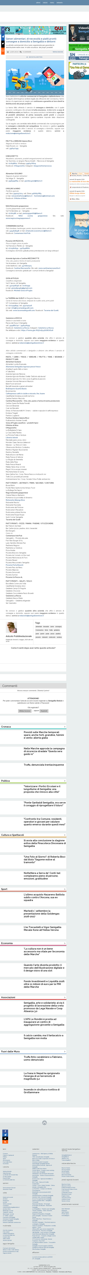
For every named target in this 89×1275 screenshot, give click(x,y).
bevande (46, 626)
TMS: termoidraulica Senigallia (40, 1157)
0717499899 (13, 305)
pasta (47, 634)
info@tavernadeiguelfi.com (22, 308)
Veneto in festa (66, 1201)
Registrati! (44, 711)
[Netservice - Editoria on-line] (33, 34)
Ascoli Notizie (65, 1171)
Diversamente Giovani (9, 1187)
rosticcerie (52, 637)
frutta (51, 630)
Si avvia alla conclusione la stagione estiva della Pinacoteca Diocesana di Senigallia (45, 843)
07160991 (26, 286)
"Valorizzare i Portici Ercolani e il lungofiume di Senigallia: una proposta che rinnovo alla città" (42, 789)
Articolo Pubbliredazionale (19, 636)
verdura (59, 637)
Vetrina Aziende (58, 52)
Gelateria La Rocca (21, 328)
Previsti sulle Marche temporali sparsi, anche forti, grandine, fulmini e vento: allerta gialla (44, 735)
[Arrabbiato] (5, 655)
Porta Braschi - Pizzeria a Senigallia (42, 1230)
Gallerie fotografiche (8, 1233)
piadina (58, 634)
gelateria (57, 630)
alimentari (39, 626)
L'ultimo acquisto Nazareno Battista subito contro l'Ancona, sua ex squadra (44, 897)
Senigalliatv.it (65, 1156)
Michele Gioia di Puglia (23, 290)
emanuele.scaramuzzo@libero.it (38, 231)
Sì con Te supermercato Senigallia (41, 1199)
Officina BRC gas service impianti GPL (43, 1229)
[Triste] (18, 655)
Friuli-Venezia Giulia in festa (69, 1189)
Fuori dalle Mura (7, 1162)
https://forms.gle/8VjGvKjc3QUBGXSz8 (37, 330)
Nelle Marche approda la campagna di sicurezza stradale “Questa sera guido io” (44, 751)
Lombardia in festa (67, 1192)
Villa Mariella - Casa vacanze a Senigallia (43, 1232)
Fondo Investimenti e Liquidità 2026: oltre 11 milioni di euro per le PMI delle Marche (44, 984)
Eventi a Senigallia (8, 1220)
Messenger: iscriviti (8, 1214)
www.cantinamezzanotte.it (49, 268)
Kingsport (64, 1210)
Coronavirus (39, 630)
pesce (52, 634)
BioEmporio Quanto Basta (16, 389)
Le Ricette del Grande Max (10, 1174)
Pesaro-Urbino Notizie (68, 1176)
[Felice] (43, 655)
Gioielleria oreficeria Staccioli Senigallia (43, 1247)
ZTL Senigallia (36, 1258)
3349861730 (14, 325)
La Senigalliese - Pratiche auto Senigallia (43, 1209)
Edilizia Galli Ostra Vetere (39, 1168)
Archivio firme (7, 1209)
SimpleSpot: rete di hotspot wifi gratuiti (42, 1173)
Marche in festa (66, 1184)
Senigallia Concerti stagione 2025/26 (42, 1245)
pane (37, 634)
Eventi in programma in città (10, 1251)
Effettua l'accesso (24, 711)
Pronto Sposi (65, 1213)
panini (42, 634)
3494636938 (14, 231)
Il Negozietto (19, 166)
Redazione (6, 1200)
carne (52, 626)
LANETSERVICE (30, 1271)
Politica (5, 1157)
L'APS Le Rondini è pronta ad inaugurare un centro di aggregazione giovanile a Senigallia (44, 1022)
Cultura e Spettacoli (8, 1155)
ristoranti (45, 637)
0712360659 (13, 248)
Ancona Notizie (66, 1169)
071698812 (12, 163)
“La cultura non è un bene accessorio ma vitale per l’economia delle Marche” (44, 951)
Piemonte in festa (66, 1194)
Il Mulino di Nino (20, 198)
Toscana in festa (66, 1197)
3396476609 (31, 163)
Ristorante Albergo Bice (15, 500)
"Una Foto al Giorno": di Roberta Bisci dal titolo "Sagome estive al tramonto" (44, 859)
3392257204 (18, 193)
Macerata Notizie (66, 1174)
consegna (58, 626)
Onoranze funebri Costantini (40, 1162)
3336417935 (13, 148)
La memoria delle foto (9, 1179)
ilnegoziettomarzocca (43, 166)
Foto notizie (6, 1232)
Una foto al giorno (8, 1230)
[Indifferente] (30, 655)
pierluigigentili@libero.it (32, 213)
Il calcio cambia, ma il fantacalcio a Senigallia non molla (43, 1037)
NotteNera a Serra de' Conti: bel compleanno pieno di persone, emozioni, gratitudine (42, 876)
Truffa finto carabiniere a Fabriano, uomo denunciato (43, 1058)
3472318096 (14, 286)
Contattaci (6, 1205)
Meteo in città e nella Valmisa (11, 1249)
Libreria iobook (12, 438)
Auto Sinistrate (66, 1208)
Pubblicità (55, 1271)
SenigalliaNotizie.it (67, 1155)
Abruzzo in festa (66, 1186)
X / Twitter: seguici (8, 1215)
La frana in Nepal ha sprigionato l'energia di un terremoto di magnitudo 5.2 (42, 1076)
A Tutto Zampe (7, 1176)
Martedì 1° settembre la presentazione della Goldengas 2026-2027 (41, 913)
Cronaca (5, 1153)
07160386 (12, 213)
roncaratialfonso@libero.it (21, 196)
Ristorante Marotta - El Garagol (41, 1204)
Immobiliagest (65, 1215)
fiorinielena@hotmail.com (44, 196)
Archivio (5, 1199)
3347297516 (27, 305)
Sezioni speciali (7, 1240)
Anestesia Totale (7, 1189)
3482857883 (36, 193)
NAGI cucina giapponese (33, 216)
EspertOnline (6, 1178)
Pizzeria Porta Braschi (14, 565)
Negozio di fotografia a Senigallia (41, 1214)
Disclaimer (48, 1271)
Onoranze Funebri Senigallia (11, 1219)
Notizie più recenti (8, 1197)
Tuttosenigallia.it (66, 1160)
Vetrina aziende (7, 1204)
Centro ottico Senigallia (38, 1172)
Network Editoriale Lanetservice (12, 1222)
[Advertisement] (79, 116)
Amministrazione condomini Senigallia (42, 1195)
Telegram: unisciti (8, 1212)
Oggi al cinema (7, 1253)
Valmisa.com (65, 1158)
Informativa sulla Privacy (65, 1271)
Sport (4, 1158)
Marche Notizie (66, 1168)
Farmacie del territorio (9, 1248)
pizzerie (38, 637)
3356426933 (25, 325)
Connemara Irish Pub (22, 233)
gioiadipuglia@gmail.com (21, 288)
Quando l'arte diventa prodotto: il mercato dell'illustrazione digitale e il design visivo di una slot (44, 968)
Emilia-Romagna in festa (68, 1187)
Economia (5, 1163)
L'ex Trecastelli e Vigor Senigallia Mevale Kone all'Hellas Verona (42, 928)
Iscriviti (5, 1202)
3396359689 (13, 181)
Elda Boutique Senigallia (39, 1249)
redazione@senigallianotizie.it (18, 133)
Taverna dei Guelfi (51, 310)
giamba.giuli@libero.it (33, 181)
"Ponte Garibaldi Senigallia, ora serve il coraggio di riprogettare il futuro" (45, 804)
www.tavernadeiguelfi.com (24, 310)
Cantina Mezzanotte (22, 268)
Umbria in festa (66, 1199)
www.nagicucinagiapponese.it (18, 218)
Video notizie (6, 1238)
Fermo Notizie (66, 1173)
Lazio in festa (65, 1191)
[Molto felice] (55, 655)
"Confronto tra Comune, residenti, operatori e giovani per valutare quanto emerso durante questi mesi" (44, 822)
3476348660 (25, 248)
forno (46, 630)
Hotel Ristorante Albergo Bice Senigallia (43, 1234)
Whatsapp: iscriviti (8, 1210)
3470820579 (27, 266)
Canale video (6, 1237)
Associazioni (6, 1160)
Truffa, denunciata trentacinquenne (44, 764)
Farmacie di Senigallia (9, 1217)
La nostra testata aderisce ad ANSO (42, 1257)
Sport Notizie (65, 1212)
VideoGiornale (7, 1173)
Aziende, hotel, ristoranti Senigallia (41, 1197)
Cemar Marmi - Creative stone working (43, 1170)
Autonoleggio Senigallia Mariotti (40, 1163)
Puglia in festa (65, 1196)
